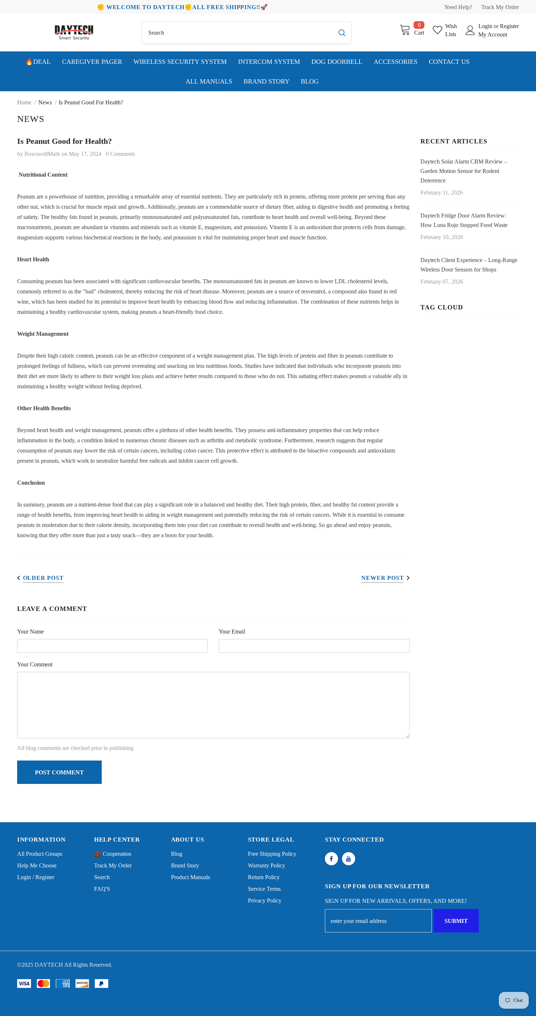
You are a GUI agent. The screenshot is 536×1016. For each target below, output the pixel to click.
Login (486, 26)
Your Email (232, 631)
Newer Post (382, 578)
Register (509, 26)
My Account (492, 34)
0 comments (120, 154)
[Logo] (74, 32)
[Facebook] (331, 858)
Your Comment (35, 664)
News (45, 102)
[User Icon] (470, 30)
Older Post (43, 578)
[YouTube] (348, 858)
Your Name (30, 631)
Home (24, 102)
